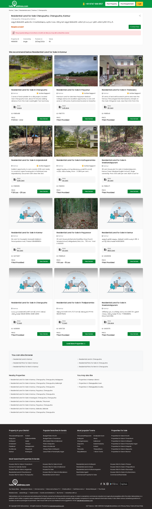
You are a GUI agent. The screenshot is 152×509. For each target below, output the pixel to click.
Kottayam (12, 441)
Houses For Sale (48, 469)
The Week (101, 489)
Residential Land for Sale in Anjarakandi (29, 160)
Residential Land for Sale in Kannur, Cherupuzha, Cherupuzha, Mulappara (37, 380)
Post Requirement (127, 4)
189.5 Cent (111, 251)
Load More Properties (75, 344)
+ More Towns (98, 452)
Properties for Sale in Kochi (120, 436)
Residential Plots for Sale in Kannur (25, 363)
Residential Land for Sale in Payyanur (73, 90)
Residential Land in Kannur (22, 359)
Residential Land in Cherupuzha (90, 359)
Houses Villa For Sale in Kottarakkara (55, 472)
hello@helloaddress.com (85, 500)
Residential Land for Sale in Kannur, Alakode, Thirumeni (30, 401)
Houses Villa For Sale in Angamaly (20, 469)
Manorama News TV (53, 489)
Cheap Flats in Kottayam (51, 449)
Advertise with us (71, 493)
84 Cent (20, 251)
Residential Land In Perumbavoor (20, 472)
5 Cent (19, 323)
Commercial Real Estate (118, 475)
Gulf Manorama (78, 489)
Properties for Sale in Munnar (121, 452)
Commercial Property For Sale (87, 475)
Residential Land (24, 10)
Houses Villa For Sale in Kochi (52, 464)
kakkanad (97, 441)
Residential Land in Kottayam (86, 464)
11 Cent (64, 323)
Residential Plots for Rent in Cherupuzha (93, 367)
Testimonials (33, 493)
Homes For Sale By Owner (17, 467)
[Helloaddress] (18, 4)
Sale (16, 10)
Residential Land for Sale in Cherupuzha (29, 90)
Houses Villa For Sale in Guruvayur (121, 469)
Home (11, 10)
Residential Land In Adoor (51, 475)
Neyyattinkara (82, 452)
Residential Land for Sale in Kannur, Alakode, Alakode (29, 409)
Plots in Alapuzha (48, 444)
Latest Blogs (23, 493)
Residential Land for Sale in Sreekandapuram (114, 161)
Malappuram (29, 446)
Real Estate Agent (82, 472)
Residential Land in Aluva (85, 467)
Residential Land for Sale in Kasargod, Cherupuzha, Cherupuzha (33, 398)
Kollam (27, 436)
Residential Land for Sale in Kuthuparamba (76, 160)
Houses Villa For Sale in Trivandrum (20, 464)
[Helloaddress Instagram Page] (107, 484)
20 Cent (65, 251)
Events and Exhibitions (47, 493)
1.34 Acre (111, 323)
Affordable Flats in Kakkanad (52, 441)
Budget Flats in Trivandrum (52, 438)
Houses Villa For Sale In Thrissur (120, 464)
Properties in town (90, 383)
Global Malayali (91, 489)
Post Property (112, 4)
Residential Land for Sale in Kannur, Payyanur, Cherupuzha (31, 390)
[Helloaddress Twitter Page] (104, 484)
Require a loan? (17, 27)
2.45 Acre (65, 108)
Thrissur (28, 444)
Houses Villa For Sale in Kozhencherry (122, 472)
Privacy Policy (125, 506)
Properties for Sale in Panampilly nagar (124, 444)
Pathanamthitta (30, 438)
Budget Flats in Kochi (50, 436)
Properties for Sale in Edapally (121, 446)
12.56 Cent (20, 181)
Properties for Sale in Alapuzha (121, 449)
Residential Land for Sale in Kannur (26, 232)
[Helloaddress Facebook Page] (101, 484)
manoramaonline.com (56, 506)
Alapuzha (12, 438)
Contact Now (134, 27)
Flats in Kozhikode (49, 446)
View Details (44, 119)
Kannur (34, 10)
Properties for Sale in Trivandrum (122, 438)
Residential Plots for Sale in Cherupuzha (93, 363)
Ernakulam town (99, 436)
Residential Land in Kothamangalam (89, 469)
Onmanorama (39, 489)
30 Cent (110, 108)
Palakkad (12, 446)
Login (139, 4)
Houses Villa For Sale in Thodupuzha (21, 475)
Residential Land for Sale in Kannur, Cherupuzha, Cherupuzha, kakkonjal (36, 383)
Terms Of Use (135, 506)
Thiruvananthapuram (16, 436)
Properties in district (89, 380)
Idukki (27, 441)
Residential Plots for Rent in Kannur (25, 367)
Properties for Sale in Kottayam (121, 441)
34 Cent (65, 181)
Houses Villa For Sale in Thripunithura (122, 467)
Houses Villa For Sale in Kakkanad (54, 467)
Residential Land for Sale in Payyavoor (74, 232)
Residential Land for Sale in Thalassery (119, 90)
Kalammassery (99, 444)
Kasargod (28, 452)
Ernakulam (12, 444)
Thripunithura (98, 449)
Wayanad (28, 449)
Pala (78, 446)
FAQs (141, 506)
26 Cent (110, 181)
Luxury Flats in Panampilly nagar (53, 452)
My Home (60, 493)
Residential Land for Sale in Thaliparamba (75, 302)
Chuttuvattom (66, 489)
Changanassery (82, 441)
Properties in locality (91, 387)
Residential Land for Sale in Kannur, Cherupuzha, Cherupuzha (33, 387)
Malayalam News (27, 489)
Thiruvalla (80, 449)
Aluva (95, 438)
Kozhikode (12, 449)
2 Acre (19, 108)
